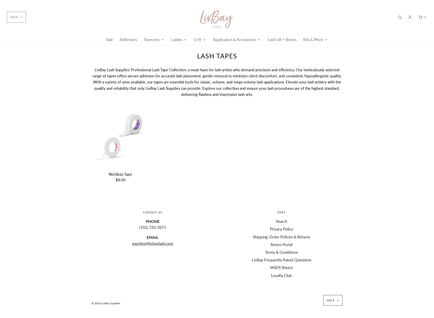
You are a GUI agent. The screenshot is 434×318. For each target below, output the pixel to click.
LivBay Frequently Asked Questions (281, 260)
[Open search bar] (400, 17)
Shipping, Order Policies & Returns (281, 237)
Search (281, 221)
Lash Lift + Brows (282, 39)
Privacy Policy (281, 229)
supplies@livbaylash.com (152, 243)
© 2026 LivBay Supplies (106, 303)
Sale (109, 39)
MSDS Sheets (281, 267)
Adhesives (128, 39)
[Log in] (410, 17)
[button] (16, 17)
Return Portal (281, 244)
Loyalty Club (281, 275)
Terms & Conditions (281, 252)
